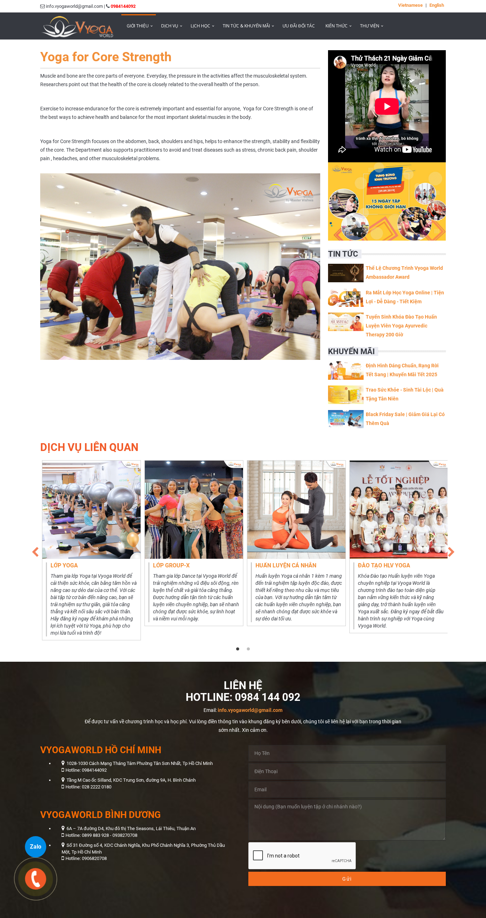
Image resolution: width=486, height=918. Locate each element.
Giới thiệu (138, 26)
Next (451, 550)
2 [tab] (248, 649)
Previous (34, 550)
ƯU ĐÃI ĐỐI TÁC (298, 26)
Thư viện (369, 26)
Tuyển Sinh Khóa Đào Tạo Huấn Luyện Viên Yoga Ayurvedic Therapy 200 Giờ (401, 325)
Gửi (347, 879)
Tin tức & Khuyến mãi (246, 26)
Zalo (35, 846)
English (436, 5)
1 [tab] (237, 649)
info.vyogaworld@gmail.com (250, 710)
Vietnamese (410, 5)
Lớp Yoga (64, 565)
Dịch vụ (169, 26)
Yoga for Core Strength (105, 56)
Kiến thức (337, 26)
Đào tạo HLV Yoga (384, 565)
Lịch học (200, 26)
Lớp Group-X (171, 565)
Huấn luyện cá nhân (285, 565)
